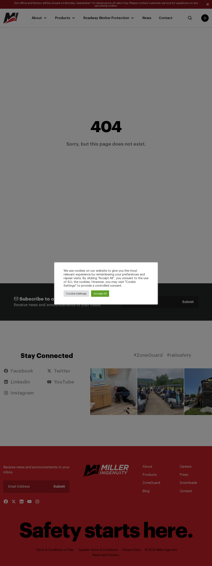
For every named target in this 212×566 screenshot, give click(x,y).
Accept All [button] (100, 293)
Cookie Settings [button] (76, 293)
